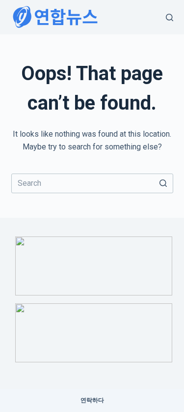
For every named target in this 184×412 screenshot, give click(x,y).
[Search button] (163, 183)
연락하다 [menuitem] (92, 400)
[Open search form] (169, 17)
